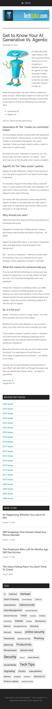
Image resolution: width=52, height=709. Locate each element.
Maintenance (40, 621)
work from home (27, 681)
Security (10, 657)
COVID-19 (38, 599)
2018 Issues (8, 442)
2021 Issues (8, 427)
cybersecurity (26, 604)
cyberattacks (10, 605)
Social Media (10, 665)
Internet (19, 621)
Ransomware (10, 650)
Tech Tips (27, 664)
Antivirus (13, 594)
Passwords (9, 638)
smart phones (33, 657)
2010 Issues (8, 479)
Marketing (34, 626)
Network (18, 632)
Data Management (13, 610)
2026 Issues (8, 404)
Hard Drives (7, 621)
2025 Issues (8, 409)
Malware (7, 626)
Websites (7, 677)
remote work (26, 650)
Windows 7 (27, 677)
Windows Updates (11, 681)
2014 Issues (8, 461)
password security (24, 639)
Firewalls (42, 616)
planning (8, 644)
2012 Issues (8, 470)
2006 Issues (8, 498)
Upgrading (9, 671)
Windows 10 (39, 676)
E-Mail (23, 615)
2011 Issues (8, 475)
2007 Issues (8, 494)
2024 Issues (8, 413)
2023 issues (8, 418)
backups (25, 593)
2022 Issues (8, 423)
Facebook (33, 616)
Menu (28, 3)
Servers (22, 657)
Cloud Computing (11, 599)
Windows (17, 677)
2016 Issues (8, 451)
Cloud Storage (27, 599)
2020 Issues (8, 432)
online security (34, 632)
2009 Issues (8, 484)
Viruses (22, 671)
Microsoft (7, 632)
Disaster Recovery (10, 616)
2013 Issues (8, 465)
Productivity (23, 644)
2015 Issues (8, 456)
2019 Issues (8, 437)
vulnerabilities (35, 671)
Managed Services (20, 626)
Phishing (39, 638)
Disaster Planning (31, 610)
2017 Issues (8, 446)
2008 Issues (8, 489)
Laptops (29, 621)
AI (12, 380)
